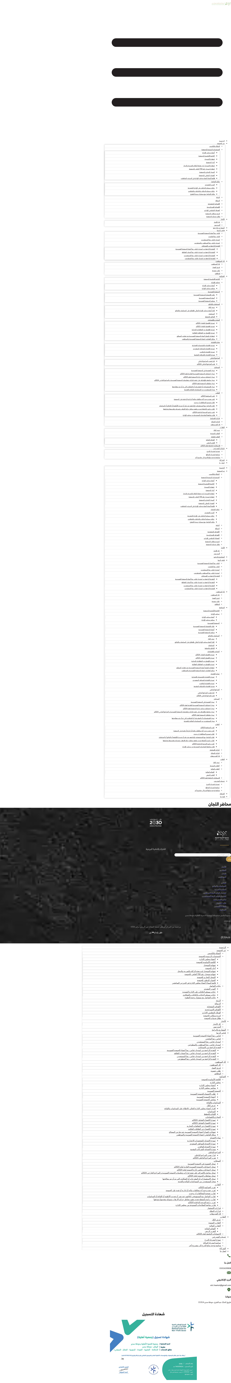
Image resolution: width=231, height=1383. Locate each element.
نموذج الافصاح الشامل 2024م (205, 323)
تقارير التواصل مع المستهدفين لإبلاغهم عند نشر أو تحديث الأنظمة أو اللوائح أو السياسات (187, 405)
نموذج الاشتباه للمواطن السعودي (204, 348)
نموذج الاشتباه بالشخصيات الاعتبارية (203, 345)
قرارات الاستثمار (215, 418)
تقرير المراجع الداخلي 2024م (206, 364)
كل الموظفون (220, 261)
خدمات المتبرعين (219, 448)
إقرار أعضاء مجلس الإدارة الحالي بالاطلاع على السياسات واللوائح (195, 310)
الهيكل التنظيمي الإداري (212, 210)
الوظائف (217, 273)
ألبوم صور (217, 225)
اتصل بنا (222, 463)
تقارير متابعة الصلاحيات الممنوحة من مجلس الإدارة (199, 415)
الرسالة (217, 200)
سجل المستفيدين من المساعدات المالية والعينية (199, 389)
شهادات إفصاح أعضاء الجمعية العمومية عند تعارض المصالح (196, 336)
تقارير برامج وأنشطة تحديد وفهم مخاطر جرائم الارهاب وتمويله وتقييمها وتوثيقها (189, 409)
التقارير (218, 393)
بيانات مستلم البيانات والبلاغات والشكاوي (201, 191)
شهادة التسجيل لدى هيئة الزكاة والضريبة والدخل (199, 165)
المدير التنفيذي (210, 184)
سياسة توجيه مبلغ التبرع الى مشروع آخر (207, 457)
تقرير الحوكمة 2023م (208, 396)
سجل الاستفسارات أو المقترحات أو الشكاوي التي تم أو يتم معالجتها (193, 386)
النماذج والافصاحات (214, 320)
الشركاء (222, 460)
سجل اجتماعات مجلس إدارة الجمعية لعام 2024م (199, 377)
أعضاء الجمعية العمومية (207, 298)
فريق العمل (216, 267)
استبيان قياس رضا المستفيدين (210, 239)
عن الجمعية (221, 143)
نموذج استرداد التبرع (213, 451)
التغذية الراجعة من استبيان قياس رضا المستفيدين (199, 255)
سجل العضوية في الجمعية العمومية (203, 370)
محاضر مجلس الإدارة (208, 288)
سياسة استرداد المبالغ (213, 454)
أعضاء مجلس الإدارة (208, 152)
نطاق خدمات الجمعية (213, 216)
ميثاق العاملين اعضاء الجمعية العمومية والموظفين (198, 339)
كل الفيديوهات (215, 424)
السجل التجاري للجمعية (207, 172)
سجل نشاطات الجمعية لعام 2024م (203, 383)
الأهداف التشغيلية (214, 204)
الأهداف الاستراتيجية (213, 207)
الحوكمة (222, 276)
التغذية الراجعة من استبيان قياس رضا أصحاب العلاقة (198, 252)
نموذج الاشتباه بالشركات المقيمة (204, 354)
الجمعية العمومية (214, 291)
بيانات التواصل (215, 181)
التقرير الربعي (210, 442)
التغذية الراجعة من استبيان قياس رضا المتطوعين (200, 258)
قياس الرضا (221, 230)
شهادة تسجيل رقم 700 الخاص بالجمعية (202, 169)
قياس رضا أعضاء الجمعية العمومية (209, 233)
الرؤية (218, 197)
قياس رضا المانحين (214, 236)
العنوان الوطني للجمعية (207, 175)
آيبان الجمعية (210, 162)
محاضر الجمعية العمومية (207, 301)
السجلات (217, 367)
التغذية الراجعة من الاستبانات (211, 246)
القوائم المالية (210, 440)
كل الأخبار (217, 222)
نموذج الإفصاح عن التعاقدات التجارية (203, 329)
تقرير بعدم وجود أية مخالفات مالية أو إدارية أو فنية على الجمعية (194, 399)
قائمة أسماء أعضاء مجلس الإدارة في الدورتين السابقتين (198, 178)
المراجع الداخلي (215, 358)
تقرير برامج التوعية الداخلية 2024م (203, 412)
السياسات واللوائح (214, 304)
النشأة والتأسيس (214, 146)
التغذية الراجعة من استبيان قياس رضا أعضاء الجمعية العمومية (195, 249)
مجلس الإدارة (215, 282)
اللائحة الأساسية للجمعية (207, 156)
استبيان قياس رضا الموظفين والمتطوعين (207, 243)
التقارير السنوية (215, 433)
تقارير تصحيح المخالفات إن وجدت (204, 402)
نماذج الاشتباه (215, 342)
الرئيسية (222, 141)
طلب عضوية (216, 270)
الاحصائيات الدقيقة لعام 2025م (210, 445)
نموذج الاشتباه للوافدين (207, 352)
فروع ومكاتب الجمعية (212, 213)
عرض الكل (211, 307)
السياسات (212, 314)
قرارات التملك (215, 421)
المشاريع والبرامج (219, 228)
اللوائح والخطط (210, 316)
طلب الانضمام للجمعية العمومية (204, 294)
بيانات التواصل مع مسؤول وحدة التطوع (202, 194)
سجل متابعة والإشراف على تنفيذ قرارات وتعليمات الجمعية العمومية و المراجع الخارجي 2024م (184, 380)
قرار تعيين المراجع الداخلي (206, 361)
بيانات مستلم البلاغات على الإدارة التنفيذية (201, 188)
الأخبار (223, 219)
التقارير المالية (215, 436)
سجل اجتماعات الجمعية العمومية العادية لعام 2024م (197, 373)
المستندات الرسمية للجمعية (211, 149)
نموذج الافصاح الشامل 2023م (205, 326)
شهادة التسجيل (209, 159)
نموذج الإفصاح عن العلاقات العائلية (203, 333)
